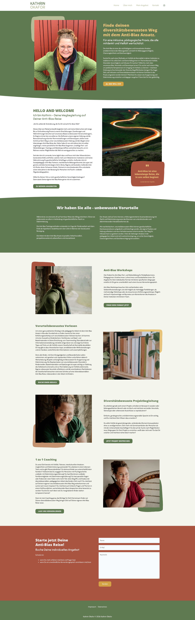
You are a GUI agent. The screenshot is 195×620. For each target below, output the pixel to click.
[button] (113, 84)
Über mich (127, 5)
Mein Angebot (142, 5)
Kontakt (155, 5)
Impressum (92, 607)
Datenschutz (102, 607)
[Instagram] (164, 5)
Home (116, 5)
